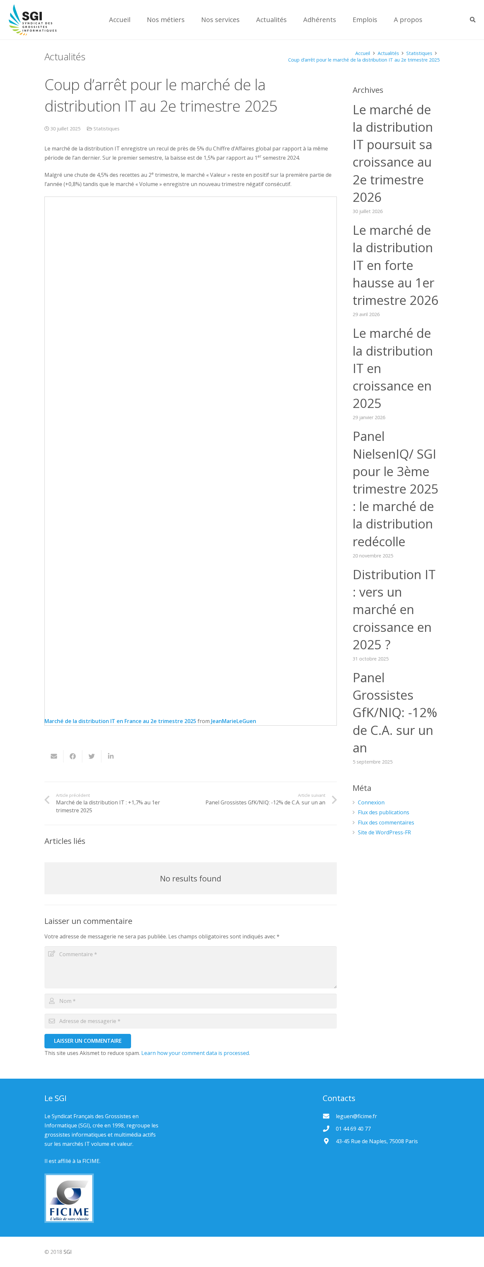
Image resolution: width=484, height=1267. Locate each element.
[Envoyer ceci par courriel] (54, 756)
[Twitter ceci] (91, 756)
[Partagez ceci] (73, 756)
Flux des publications (383, 812)
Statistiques (107, 128)
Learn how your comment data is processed (195, 1053)
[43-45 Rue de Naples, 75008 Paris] (329, 1141)
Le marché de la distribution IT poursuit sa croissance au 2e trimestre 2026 (393, 153)
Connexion (371, 802)
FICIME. (91, 1161)
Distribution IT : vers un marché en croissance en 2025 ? (394, 609)
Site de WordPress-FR (384, 832)
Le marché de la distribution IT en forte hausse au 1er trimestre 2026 (396, 265)
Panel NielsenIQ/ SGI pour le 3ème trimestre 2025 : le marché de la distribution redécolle (396, 488)
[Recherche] (473, 20)
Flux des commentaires (386, 822)
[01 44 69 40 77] (329, 1128)
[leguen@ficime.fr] (329, 1116)
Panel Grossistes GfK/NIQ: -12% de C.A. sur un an (395, 712)
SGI (68, 1251)
